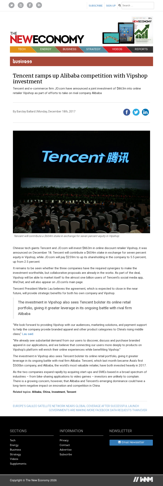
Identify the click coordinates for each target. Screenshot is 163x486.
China (46, 392)
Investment (58, 392)
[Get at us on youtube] (21, 5)
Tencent (71, 392)
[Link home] (47, 38)
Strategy (93, 49)
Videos (117, 49)
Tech (21, 49)
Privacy (64, 440)
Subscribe (96, 5)
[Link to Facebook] (30, 5)
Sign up (111, 5)
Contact (65, 445)
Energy (45, 49)
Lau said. (28, 334)
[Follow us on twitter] (12, 5)
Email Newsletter (132, 442)
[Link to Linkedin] (39, 5)
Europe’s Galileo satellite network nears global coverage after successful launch (76, 406)
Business (69, 49)
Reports (141, 49)
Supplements (18, 463)
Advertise (66, 449)
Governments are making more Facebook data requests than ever (98, 410)
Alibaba (36, 392)
